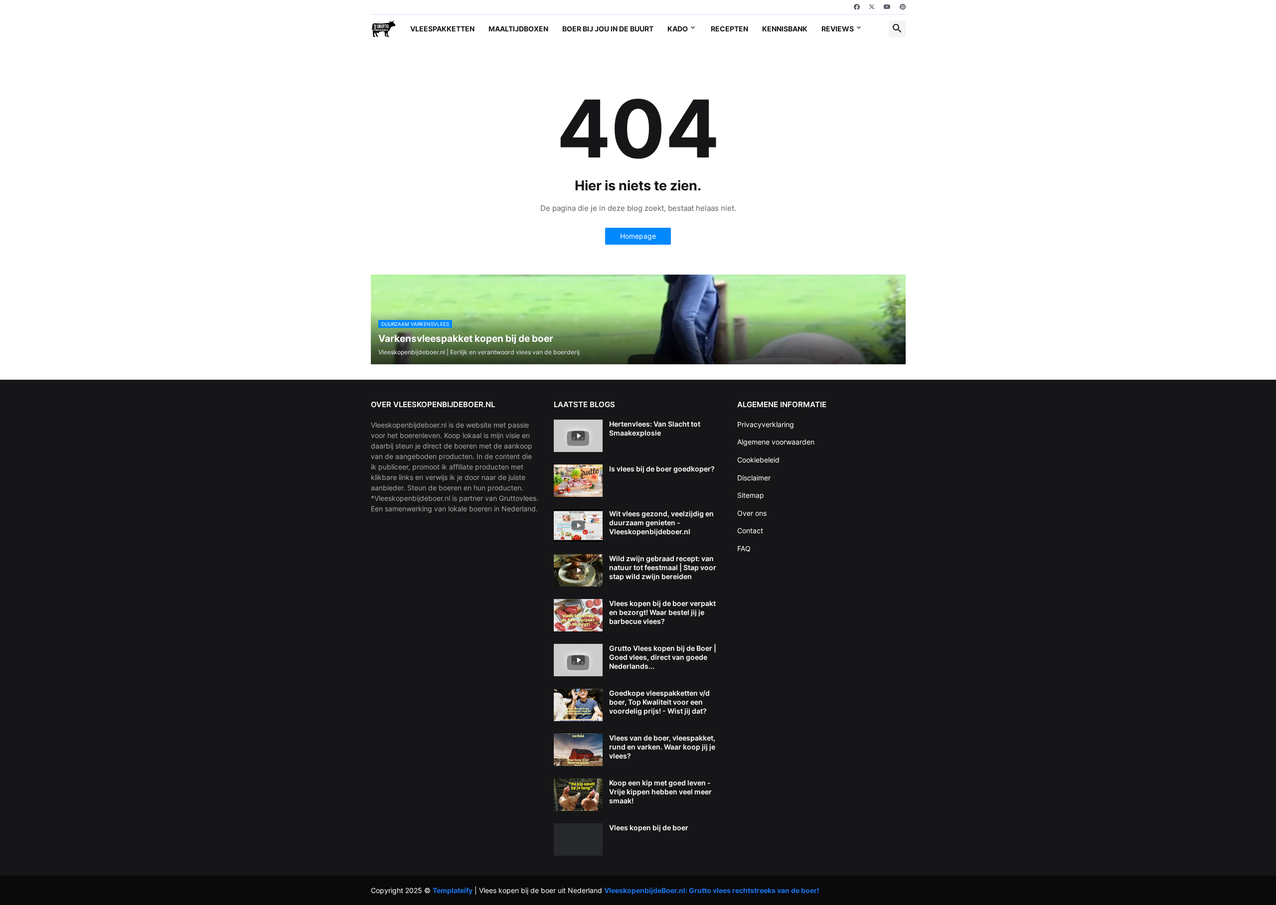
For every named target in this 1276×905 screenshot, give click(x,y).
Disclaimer (754, 477)
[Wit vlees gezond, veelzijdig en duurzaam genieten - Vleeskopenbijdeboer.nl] (578, 525)
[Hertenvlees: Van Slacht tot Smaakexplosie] (578, 436)
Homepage (638, 236)
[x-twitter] (872, 7)
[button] (897, 28)
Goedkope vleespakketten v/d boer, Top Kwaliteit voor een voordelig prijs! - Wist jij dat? (659, 702)
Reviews (837, 28)
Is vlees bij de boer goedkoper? (662, 468)
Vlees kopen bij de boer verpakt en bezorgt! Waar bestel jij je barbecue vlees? (662, 612)
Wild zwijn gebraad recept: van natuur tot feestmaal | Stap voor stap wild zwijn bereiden (662, 567)
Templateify (453, 890)
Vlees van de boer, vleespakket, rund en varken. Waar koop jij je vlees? (662, 747)
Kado (677, 28)
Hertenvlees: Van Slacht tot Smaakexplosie (654, 428)
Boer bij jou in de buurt (607, 28)
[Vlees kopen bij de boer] (578, 839)
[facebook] (857, 7)
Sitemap (750, 495)
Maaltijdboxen (518, 28)
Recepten (729, 28)
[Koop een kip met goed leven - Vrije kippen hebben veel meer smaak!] (578, 794)
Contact (750, 530)
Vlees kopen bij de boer (648, 827)
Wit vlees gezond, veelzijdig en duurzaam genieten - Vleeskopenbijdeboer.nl (661, 522)
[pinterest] (903, 7)
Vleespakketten (442, 28)
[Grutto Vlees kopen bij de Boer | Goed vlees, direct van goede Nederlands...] (578, 660)
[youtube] (887, 7)
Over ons (752, 513)
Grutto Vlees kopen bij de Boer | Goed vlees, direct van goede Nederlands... (662, 657)
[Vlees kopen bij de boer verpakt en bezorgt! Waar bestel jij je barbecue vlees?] (578, 615)
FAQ (744, 548)
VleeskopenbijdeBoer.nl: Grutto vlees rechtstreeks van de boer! (711, 890)
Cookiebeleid (758, 459)
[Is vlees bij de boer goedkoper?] (578, 480)
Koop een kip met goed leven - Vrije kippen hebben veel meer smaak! (660, 791)
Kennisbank (784, 28)
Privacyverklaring (765, 424)
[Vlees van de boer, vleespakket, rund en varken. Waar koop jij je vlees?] (578, 750)
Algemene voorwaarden (775, 442)
